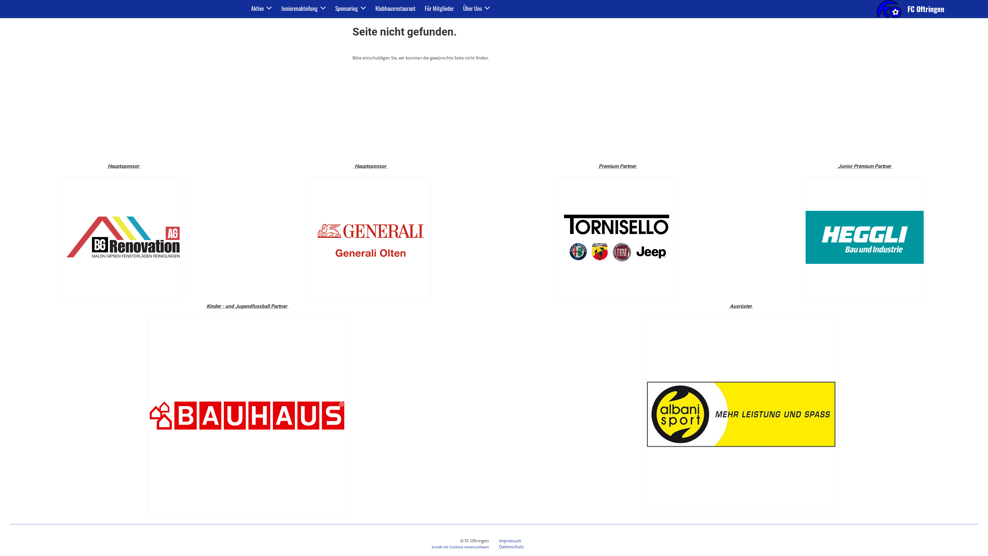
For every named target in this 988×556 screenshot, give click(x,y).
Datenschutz (511, 547)
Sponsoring (346, 8)
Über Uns (472, 8)
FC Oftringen (925, 9)
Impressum (510, 541)
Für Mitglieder (439, 8)
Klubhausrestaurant (395, 8)
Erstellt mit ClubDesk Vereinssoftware (460, 547)
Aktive (257, 8)
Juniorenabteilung (299, 8)
